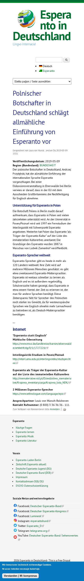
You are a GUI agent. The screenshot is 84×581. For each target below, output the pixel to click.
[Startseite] (26, 19)
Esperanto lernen (25, 431)
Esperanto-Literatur (26, 440)
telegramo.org (40, 531)
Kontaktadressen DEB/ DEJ (30, 481)
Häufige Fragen (24, 427)
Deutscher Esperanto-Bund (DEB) (33, 472)
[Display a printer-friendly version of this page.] (64, 409)
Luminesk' (37, 516)
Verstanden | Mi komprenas (20, 575)
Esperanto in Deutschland (42, 25)
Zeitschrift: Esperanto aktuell (31, 464)
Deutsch (47, 66)
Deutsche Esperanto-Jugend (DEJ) (34, 468)
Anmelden (55, 409)
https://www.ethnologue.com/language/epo (39, 393)
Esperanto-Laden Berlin (28, 460)
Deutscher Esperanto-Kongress (49, 511)
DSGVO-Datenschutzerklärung (32, 485)
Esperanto (48, 71)
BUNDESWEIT (48, 165)
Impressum (22, 477)
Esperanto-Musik (25, 436)
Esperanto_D (35, 526)
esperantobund (40, 521)
